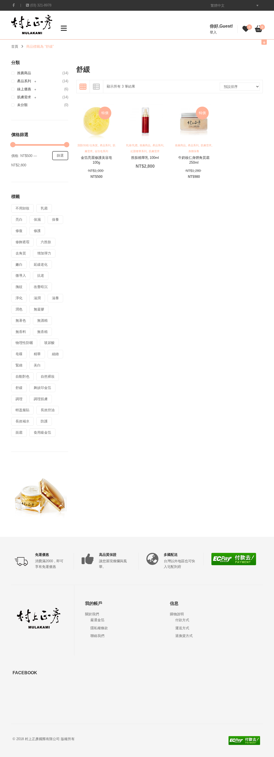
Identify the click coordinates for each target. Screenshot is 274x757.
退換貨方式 (184, 636)
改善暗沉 (41, 287)
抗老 (40, 275)
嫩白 (19, 265)
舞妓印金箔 (42, 388)
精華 (37, 354)
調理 (19, 399)
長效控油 (48, 410)
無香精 (42, 332)
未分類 (22, 105)
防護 (44, 421)
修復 (19, 231)
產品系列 (24, 81)
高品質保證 (107, 555)
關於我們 (92, 614)
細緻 (55, 354)
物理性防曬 (24, 343)
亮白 (19, 220)
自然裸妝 (48, 376)
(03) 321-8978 (40, 5)
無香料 (21, 332)
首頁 (14, 46)
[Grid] (83, 86)
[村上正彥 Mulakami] (31, 24)
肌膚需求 (24, 97)
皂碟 (19, 354)
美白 (37, 365)
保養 (55, 220)
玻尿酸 (49, 343)
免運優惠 (42, 555)
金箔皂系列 (101, 151)
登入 (213, 32)
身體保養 (193, 151)
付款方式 (182, 620)
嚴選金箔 (97, 620)
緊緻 (19, 365)
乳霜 (44, 208)
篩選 (60, 155)
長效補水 (22, 421)
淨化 (19, 298)
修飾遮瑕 (22, 242)
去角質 (21, 253)
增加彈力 (44, 253)
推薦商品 (24, 73)
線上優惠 (24, 89)
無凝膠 (39, 309)
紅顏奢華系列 (139, 151)
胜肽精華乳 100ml (145, 158)
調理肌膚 (41, 399)
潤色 (19, 309)
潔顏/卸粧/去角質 (87, 145)
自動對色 (22, 376)
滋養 (55, 298)
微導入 (21, 275)
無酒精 (42, 320)
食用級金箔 (42, 432)
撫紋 (19, 287)
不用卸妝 (22, 208)
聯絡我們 (97, 636)
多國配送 (171, 555)
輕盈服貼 (22, 410)
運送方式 (182, 628)
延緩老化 (41, 265)
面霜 (19, 432)
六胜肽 (46, 242)
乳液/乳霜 (132, 145)
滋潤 (37, 298)
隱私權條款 (99, 628)
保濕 (37, 220)
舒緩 (19, 388)
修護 (37, 231)
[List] (96, 86)
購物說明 (177, 614)
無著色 (21, 320)
